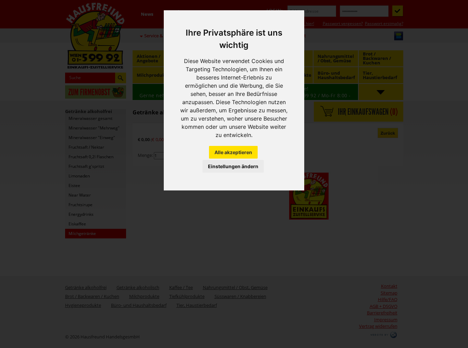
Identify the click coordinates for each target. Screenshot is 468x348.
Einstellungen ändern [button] (233, 166)
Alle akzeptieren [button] (233, 152)
